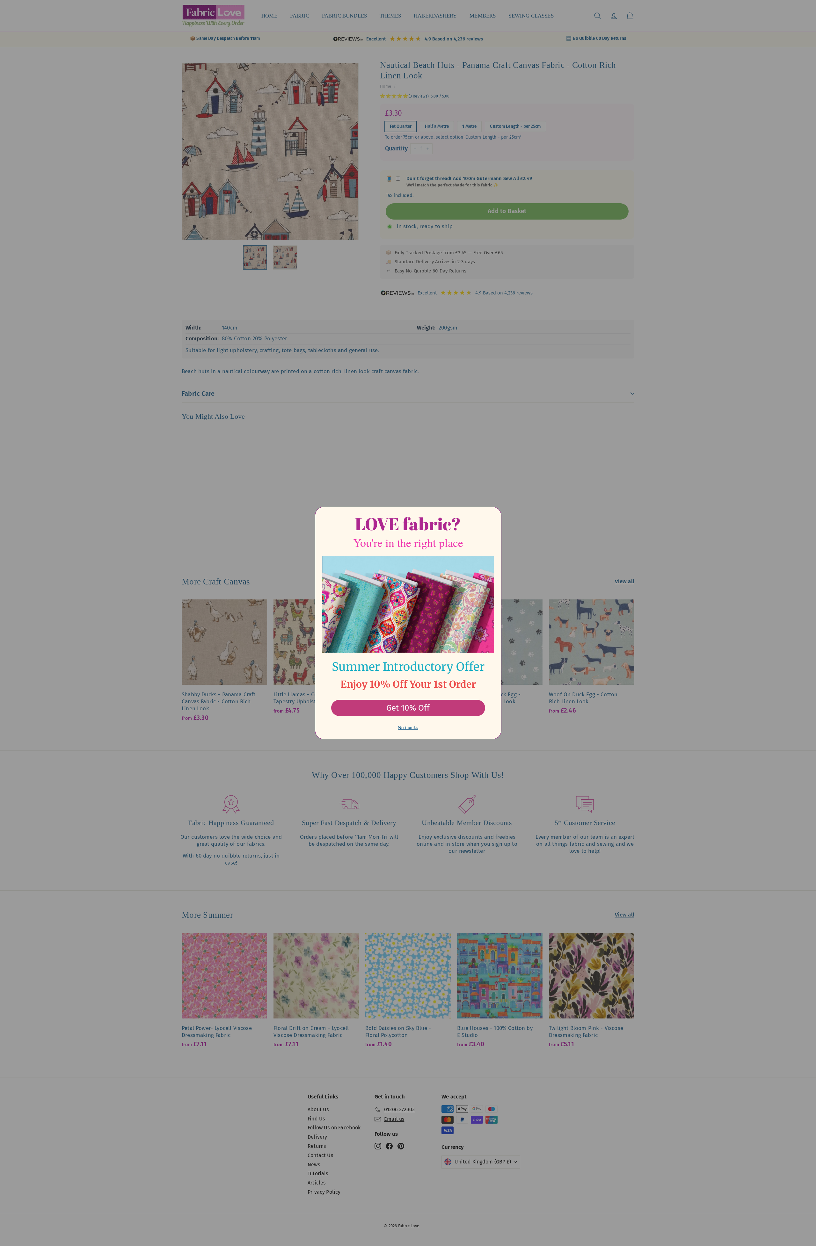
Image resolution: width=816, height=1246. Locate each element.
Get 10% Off (408, 708)
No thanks (408, 727)
